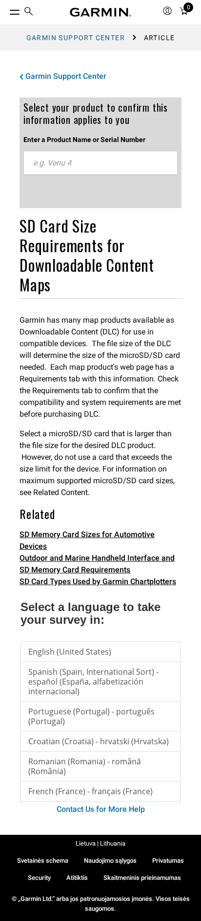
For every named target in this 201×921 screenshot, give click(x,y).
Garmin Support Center (75, 38)
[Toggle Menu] (6, 10)
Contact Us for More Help (101, 809)
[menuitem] (28, 12)
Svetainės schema (42, 860)
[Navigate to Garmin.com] (100, 12)
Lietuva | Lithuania (100, 843)
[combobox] (100, 163)
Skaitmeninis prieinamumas (142, 877)
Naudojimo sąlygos (110, 860)
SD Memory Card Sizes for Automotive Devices (87, 540)
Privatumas (168, 860)
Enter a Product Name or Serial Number (84, 139)
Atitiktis (77, 877)
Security (39, 877)
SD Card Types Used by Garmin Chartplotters (98, 581)
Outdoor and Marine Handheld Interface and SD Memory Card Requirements (97, 563)
